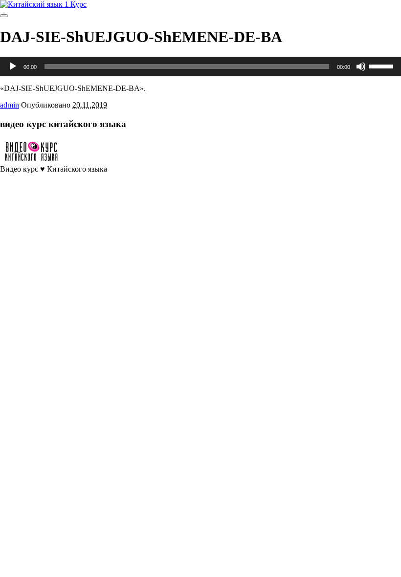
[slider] (382, 65)
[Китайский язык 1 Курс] (43, 4)
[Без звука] (361, 66)
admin (9, 105)
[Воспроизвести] (13, 66)
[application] (200, 66)
